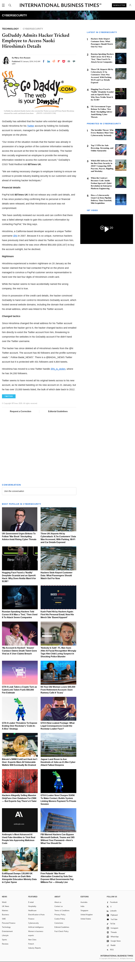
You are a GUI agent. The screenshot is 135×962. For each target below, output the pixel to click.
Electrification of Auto (36, 915)
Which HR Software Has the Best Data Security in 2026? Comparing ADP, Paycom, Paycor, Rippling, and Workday (102, 166)
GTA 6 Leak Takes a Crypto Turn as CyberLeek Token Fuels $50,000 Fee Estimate (19, 690)
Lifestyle (5, 935)
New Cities (32, 940)
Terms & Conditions (61, 911)
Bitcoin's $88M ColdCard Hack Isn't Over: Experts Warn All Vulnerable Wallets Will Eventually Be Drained (19, 762)
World (4, 902)
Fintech (31, 944)
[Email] (68, 61)
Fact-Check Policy (61, 931)
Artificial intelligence (36, 927)
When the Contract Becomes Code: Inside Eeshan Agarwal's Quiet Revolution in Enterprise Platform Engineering (101, 183)
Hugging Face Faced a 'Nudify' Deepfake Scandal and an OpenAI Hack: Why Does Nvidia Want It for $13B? (102, 94)
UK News (5, 906)
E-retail (31, 902)
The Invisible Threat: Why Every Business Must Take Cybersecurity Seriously (102, 132)
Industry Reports (34, 948)
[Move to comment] (74, 61)
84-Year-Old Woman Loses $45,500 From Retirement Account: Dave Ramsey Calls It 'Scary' (58, 690)
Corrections (58, 923)
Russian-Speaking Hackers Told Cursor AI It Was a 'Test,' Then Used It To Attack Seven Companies (19, 614)
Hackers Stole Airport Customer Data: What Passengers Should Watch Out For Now (56, 575)
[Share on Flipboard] (59, 61)
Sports (4, 940)
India (82, 906)
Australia (84, 902)
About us (57, 902)
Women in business (35, 931)
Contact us (58, 906)
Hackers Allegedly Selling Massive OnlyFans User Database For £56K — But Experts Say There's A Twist (19, 798)
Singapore (84, 911)
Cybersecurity (33, 923)
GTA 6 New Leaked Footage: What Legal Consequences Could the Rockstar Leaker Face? (57, 726)
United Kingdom (87, 915)
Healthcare (32, 911)
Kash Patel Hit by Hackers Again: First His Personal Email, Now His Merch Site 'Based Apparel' (57, 614)
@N (15, 235)
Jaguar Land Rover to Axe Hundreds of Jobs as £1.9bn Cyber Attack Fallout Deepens (58, 762)
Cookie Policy (59, 919)
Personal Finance (8, 923)
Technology (6, 927)
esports (31, 935)
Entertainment (7, 931)
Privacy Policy (60, 915)
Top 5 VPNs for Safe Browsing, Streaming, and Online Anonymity (102, 148)
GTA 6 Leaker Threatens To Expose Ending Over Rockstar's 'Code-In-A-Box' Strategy (19, 726)
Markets (5, 911)
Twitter (30, 126)
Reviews (5, 944)
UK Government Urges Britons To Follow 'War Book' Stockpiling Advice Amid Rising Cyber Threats (19, 536)
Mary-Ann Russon (22, 58)
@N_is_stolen (58, 369)
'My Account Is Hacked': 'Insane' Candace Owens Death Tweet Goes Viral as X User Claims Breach (19, 651)
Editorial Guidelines (58, 411)
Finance (31, 919)
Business (5, 915)
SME (4, 919)
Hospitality (32, 906)
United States (86, 919)
